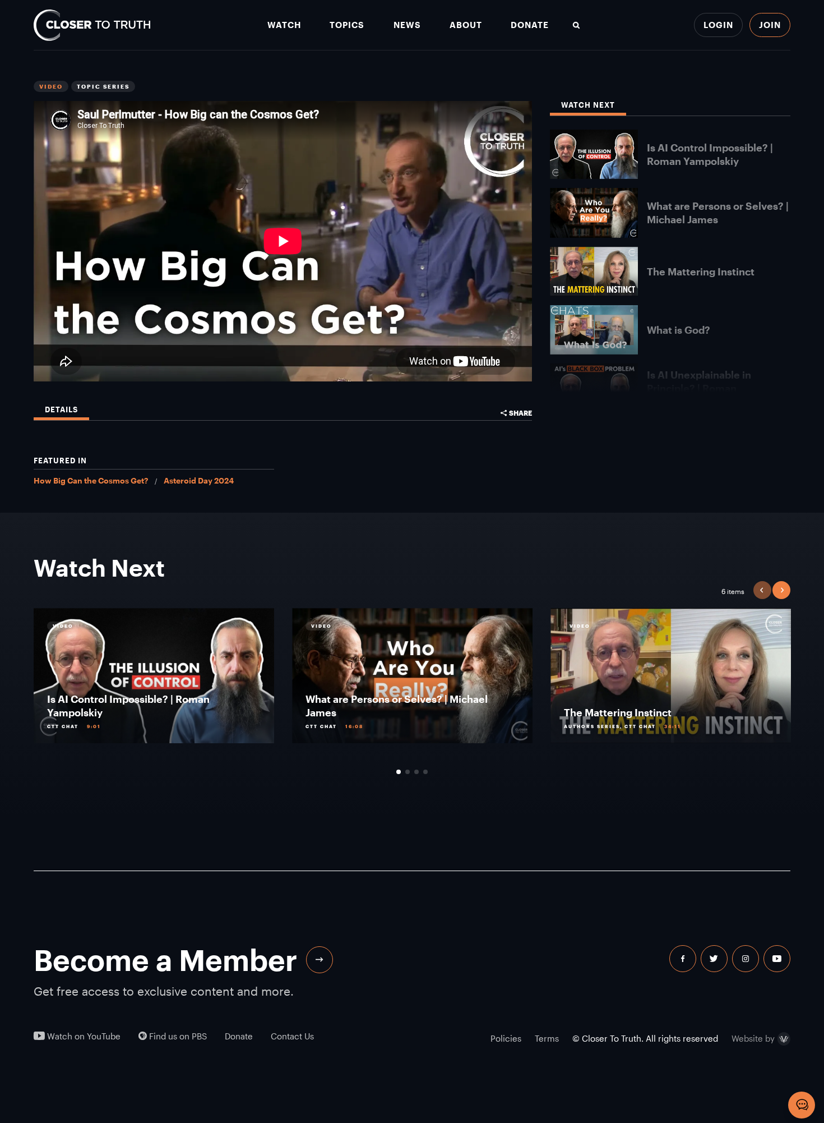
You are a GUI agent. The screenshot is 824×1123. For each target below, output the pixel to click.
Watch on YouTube (83, 1036)
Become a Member (165, 959)
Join (770, 25)
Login (718, 25)
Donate (530, 25)
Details (61, 410)
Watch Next (588, 105)
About (466, 25)
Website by (753, 1038)
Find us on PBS (177, 1036)
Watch (284, 25)
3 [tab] (416, 772)
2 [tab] (407, 772)
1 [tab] (398, 772)
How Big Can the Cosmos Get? (91, 480)
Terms (547, 1038)
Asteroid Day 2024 (199, 480)
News (407, 25)
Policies (505, 1038)
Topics (347, 25)
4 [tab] (425, 772)
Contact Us (292, 1036)
